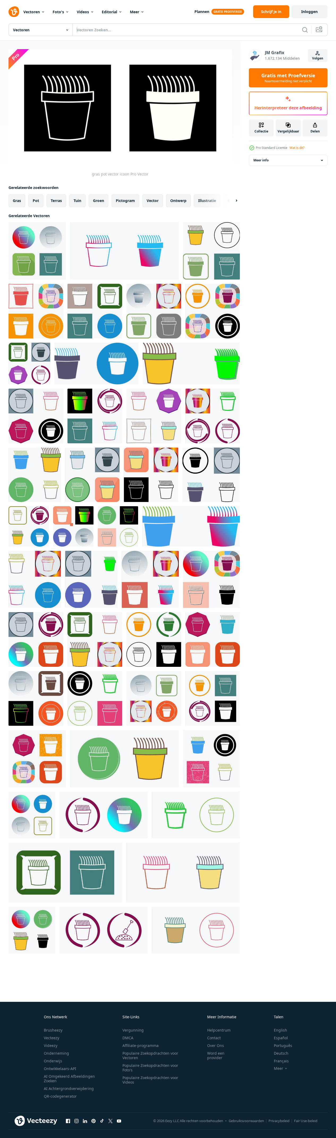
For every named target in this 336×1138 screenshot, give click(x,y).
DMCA (127, 1037)
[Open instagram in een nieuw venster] (76, 1121)
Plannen (201, 11)
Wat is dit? (297, 147)
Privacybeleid (279, 1120)
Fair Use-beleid (305, 1120)
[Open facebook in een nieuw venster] (68, 1121)
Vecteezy (51, 1037)
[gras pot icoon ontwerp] (211, 251)
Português (283, 1045)
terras (56, 200)
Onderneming (56, 1053)
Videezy (50, 1045)
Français (281, 1060)
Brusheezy (53, 1030)
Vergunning (133, 1030)
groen (98, 200)
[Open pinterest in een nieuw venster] (93, 1121)
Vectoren (31, 11)
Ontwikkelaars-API (60, 1068)
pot (36, 200)
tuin (77, 200)
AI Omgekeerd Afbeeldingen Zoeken (69, 1078)
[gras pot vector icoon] (37, 251)
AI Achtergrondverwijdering (69, 1088)
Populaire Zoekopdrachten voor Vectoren (150, 1055)
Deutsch (281, 1053)
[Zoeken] (305, 30)
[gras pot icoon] (35, 311)
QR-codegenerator (60, 1096)
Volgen (317, 58)
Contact (214, 1037)
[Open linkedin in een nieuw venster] (85, 1121)
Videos (83, 11)
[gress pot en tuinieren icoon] (103, 930)
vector (153, 200)
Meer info (261, 160)
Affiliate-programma (140, 1045)
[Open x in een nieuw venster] (110, 1121)
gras (17, 200)
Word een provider (215, 1055)
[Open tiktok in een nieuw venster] (102, 1121)
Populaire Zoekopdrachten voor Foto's (150, 1067)
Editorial (109, 11)
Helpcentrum (219, 1030)
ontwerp (178, 200)
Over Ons (215, 1045)
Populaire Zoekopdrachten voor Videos (150, 1080)
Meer (134, 11)
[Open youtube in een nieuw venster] (119, 1121)
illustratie (207, 200)
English (280, 1030)
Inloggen (309, 11)
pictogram (125, 200)
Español (281, 1037)
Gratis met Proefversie (288, 77)
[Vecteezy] (13, 11)
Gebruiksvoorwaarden (246, 1120)
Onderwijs (53, 1060)
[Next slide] (231, 200)
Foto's (58, 11)
